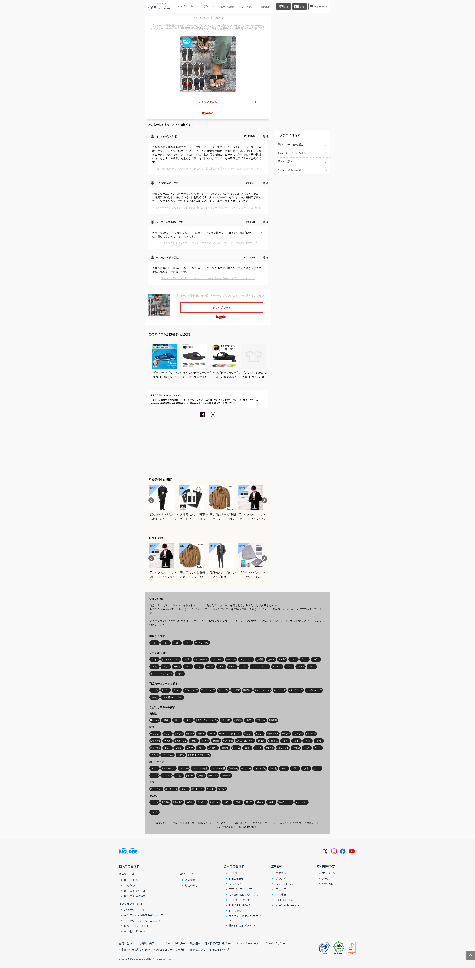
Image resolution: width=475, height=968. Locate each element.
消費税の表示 (146, 943)
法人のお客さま (234, 866)
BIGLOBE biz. (237, 873)
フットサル (277, 666)
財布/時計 (247, 690)
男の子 (249, 802)
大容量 (216, 741)
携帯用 (261, 741)
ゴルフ (289, 666)
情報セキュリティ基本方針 (170, 949)
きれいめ (190, 775)
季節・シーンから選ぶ (291, 144)
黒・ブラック (171, 789)
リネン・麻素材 (218, 768)
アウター (166, 690)
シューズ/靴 (223, 690)
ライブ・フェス (246, 659)
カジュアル (166, 775)
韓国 (201, 748)
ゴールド (222, 789)
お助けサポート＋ (134, 910)
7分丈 (178, 748)
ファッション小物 (262, 690)
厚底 (247, 748)
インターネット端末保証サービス (143, 915)
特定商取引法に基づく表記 (134, 949)
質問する (283, 6)
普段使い (201, 775)
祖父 (227, 802)
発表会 (177, 666)
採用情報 (281, 894)
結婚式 (210, 666)
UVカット (154, 720)
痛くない (286, 733)
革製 (295, 768)
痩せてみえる (272, 733)
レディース (207, 6)
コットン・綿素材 (199, 768)
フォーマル (226, 775)
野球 (312, 666)
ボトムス (177, 690)
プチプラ (318, 748)
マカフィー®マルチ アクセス (245, 918)
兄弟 (238, 802)
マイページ (320, 6)
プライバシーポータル (248, 943)
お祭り (271, 659)
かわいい (317, 768)
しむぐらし (191, 885)
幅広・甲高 (155, 748)
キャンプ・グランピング (161, 674)
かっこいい (213, 775)
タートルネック (168, 768)
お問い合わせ (126, 943)
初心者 (190, 802)
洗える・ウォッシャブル (206, 720)
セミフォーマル (201, 659)
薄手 (296, 741)
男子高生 (166, 802)
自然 (179, 775)
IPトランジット (238, 911)
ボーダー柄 (233, 768)
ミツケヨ (296, 823)
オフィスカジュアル (170, 659)
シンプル (154, 775)
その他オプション (134, 931)
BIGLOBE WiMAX (134, 896)
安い (307, 748)
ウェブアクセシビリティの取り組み (179, 943)
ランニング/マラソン (259, 666)
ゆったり (205, 741)
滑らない (167, 733)
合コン (305, 659)
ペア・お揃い (167, 755)
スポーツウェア (296, 690)
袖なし (167, 748)
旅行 (316, 659)
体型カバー (213, 748)
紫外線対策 (311, 733)
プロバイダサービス (240, 889)
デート (293, 659)
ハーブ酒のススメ (226, 827)
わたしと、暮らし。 (220, 823)
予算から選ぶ (285, 161)
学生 (271, 802)
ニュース (281, 889)
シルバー (211, 789)
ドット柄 (273, 768)
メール (326, 878)
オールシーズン (202, 643)
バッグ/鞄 (235, 690)
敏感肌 (225, 748)
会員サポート (330, 884)
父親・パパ (215, 802)
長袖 (319, 741)
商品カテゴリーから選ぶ (292, 153)
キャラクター (301, 802)
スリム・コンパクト (245, 741)
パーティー (231, 659)
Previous (151, 500)
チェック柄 (246, 768)
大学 (166, 666)
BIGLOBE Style (285, 900)
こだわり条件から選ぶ (291, 170)
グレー (184, 789)
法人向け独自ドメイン (242, 925)
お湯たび (202, 823)
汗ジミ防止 (261, 720)
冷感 (166, 720)
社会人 (260, 802)
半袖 (308, 741)
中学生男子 (178, 802)
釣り (180, 674)
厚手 (285, 741)
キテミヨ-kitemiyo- (159, 395)
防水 (177, 720)
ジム (244, 666)
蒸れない (179, 733)
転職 (187, 659)
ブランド (281, 878)
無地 (306, 768)
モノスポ (257, 823)
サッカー (301, 666)
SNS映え (181, 755)
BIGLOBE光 (131, 880)
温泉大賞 (190, 880)
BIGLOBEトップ (219, 949)
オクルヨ (189, 823)
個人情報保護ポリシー (218, 943)
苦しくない (155, 733)
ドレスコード (217, 659)
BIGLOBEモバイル (135, 891)
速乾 (188, 720)
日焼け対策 (155, 741)
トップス (154, 690)
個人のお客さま (129, 866)
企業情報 (276, 866)
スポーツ (232, 666)
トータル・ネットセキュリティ (142, 920)
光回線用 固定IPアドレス (243, 894)
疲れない (190, 733)
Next (264, 500)
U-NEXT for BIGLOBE (137, 926)
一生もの (296, 748)
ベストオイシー (241, 823)
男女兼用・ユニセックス (199, 755)
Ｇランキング (162, 823)
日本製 (190, 748)
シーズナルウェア (314, 690)
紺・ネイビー (197, 789)
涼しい (212, 733)
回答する (299, 6)
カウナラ (284, 823)
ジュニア (154, 802)
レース (284, 768)
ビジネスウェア (191, 690)
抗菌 (249, 720)
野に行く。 (270, 823)
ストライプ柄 (260, 768)
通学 (188, 666)
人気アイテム (246, 6)
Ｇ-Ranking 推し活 (248, 827)
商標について (198, 949)
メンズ (181, 6)
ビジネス (154, 659)
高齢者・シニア (285, 802)
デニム (154, 768)
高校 (155, 666)
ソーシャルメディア (287, 905)
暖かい (201, 733)
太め (194, 741)
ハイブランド (282, 748)
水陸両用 (238, 720)
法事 (221, 666)
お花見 (260, 659)
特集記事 (265, 6)
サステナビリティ (286, 884)
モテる (258, 748)
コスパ (154, 755)
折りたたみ (273, 741)
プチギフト (202, 802)
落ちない (248, 733)
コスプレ (154, 812)
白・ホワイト (156, 789)
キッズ (194, 6)
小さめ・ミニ (180, 741)
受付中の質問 (228, 6)
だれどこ (177, 823)
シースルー (183, 768)
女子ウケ (270, 748)
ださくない (298, 733)
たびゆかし (310, 823)
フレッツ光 (235, 884)
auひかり (129, 885)
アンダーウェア (208, 690)
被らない (259, 733)
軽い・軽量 (228, 741)
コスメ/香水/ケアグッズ (172, 697)
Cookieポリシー (275, 943)
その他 (154, 697)
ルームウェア (279, 690)
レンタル (236, 748)
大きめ (167, 741)
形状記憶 (273, 720)
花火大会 (282, 659)
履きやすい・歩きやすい (230, 733)
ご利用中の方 (326, 866)
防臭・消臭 (226, 720)
